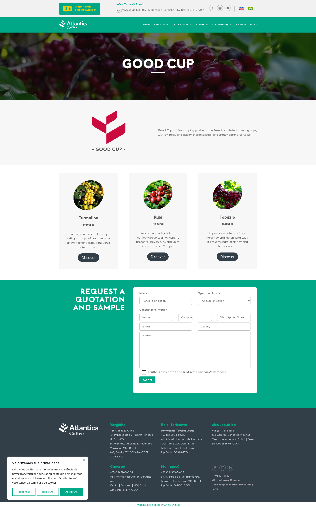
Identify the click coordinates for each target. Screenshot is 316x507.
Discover (89, 257)
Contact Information (182, 341)
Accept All (71, 491)
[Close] (84, 460)
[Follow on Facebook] (212, 8)
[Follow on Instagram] (220, 8)
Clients (200, 24)
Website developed (148, 504)
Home (146, 24)
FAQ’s (253, 24)
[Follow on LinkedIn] (228, 8)
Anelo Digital (172, 504)
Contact (241, 24)
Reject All (48, 491)
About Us (159, 24)
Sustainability (220, 24)
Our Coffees (180, 24)
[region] (47, 478)
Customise (24, 491)
